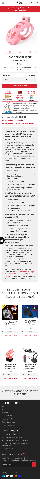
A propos (5, 413)
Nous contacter (7, 419)
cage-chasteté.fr (12, 473)
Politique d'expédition (10, 434)
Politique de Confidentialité (12, 437)
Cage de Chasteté (22, 272)
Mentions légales (8, 449)
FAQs (4, 409)
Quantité (32, 75)
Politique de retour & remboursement (15, 440)
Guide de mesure (8, 422)
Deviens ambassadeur (10, 425)
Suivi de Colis (7, 416)
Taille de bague (7, 75)
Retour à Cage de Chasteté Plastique (21, 393)
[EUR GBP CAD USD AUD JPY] (31, 3)
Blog (3, 406)
